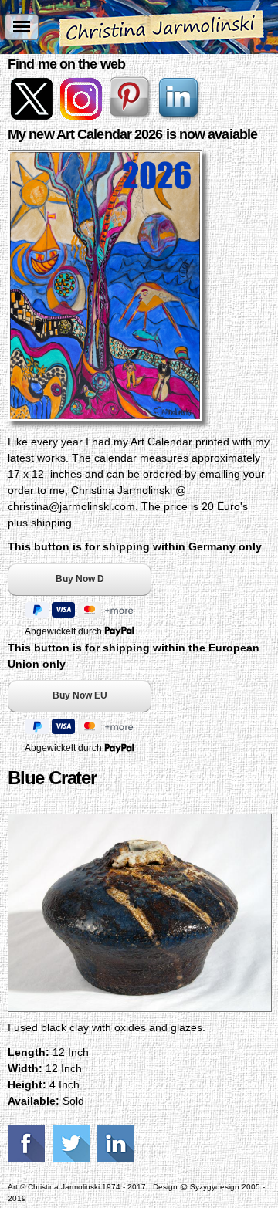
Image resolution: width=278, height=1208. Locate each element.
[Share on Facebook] (28, 1143)
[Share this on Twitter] (73, 1143)
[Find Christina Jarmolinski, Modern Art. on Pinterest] (131, 116)
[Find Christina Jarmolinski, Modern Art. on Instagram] (82, 116)
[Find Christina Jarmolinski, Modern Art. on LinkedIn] (180, 116)
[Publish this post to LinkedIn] (117, 1143)
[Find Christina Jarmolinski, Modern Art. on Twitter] (32, 116)
